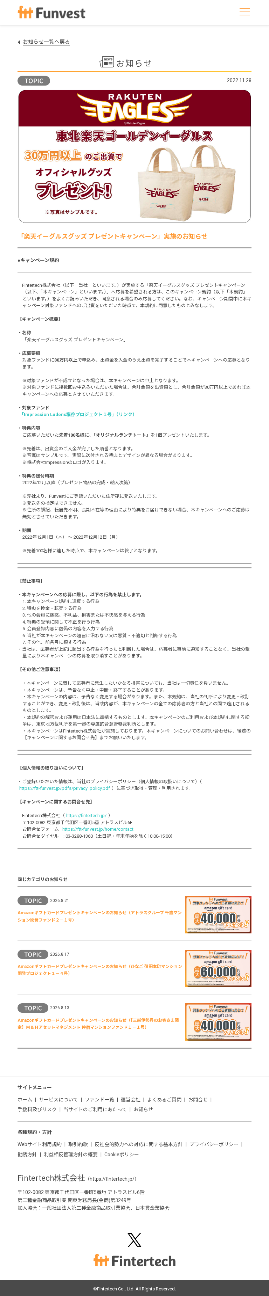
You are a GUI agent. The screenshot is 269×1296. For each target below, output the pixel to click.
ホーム (25, 1099)
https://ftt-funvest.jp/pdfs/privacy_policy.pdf (66, 788)
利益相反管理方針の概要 (71, 1154)
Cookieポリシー (121, 1154)
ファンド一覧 (99, 1099)
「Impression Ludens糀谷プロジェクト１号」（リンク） (79, 414)
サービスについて (58, 1099)
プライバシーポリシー (214, 1144)
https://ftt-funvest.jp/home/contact (99, 829)
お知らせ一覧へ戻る (46, 41)
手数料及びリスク (37, 1109)
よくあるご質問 (164, 1099)
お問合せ (198, 1099)
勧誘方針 (27, 1154)
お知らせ (143, 1109)
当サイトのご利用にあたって (95, 1109)
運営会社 (130, 1099)
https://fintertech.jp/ (87, 815)
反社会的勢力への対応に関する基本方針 (139, 1144)
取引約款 (78, 1144)
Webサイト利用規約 (40, 1144)
